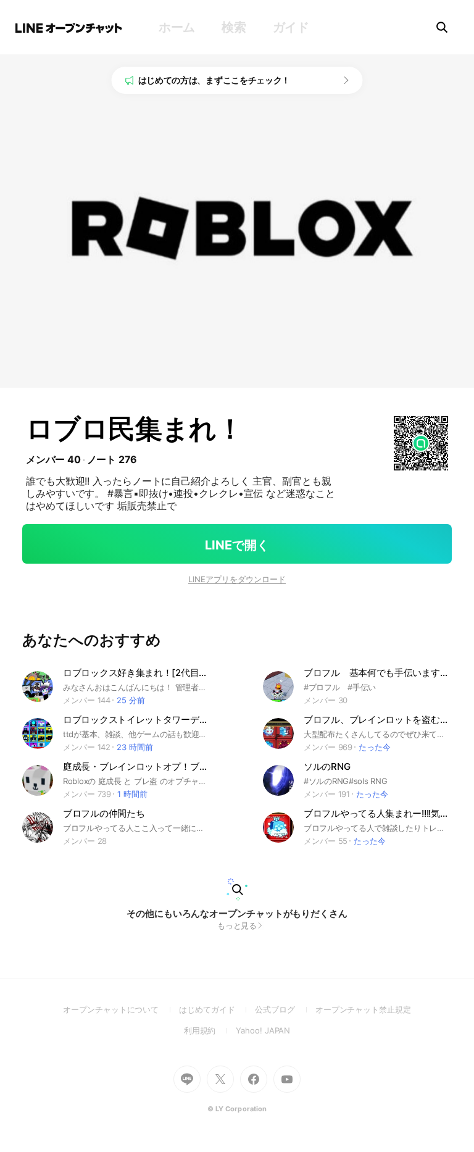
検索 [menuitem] (234, 27)
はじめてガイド (217, 1009)
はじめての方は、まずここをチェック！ (214, 80)
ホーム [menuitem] (177, 27)
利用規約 (210, 1030)
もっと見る (237, 925)
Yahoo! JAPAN (263, 1030)
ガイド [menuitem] (291, 27)
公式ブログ (285, 1009)
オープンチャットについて (121, 1009)
